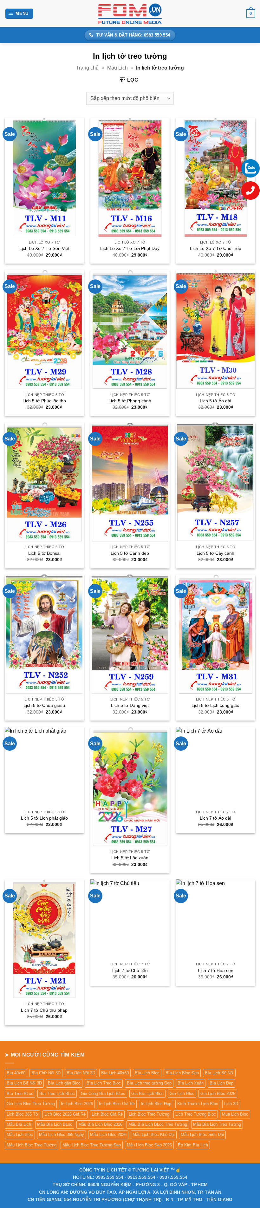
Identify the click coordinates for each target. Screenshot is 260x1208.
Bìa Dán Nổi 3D (81, 1072)
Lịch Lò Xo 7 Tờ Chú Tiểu (215, 248)
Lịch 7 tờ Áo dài (215, 818)
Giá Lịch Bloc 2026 (217, 1093)
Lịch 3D (231, 1103)
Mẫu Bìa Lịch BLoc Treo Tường (157, 1124)
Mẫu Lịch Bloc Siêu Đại (202, 1134)
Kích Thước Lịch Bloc (197, 1103)
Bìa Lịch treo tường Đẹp (149, 1083)
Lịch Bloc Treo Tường (149, 1114)
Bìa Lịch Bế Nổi (219, 1072)
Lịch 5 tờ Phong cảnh (129, 400)
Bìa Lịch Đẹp (221, 1083)
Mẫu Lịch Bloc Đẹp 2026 (149, 1145)
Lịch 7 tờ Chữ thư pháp (44, 1010)
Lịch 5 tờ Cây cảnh (215, 553)
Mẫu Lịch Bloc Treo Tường (31, 1145)
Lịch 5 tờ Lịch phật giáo (44, 818)
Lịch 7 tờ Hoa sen (215, 970)
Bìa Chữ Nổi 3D (46, 1072)
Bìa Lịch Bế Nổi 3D (24, 1083)
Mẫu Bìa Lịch (19, 1124)
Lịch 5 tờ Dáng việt (130, 705)
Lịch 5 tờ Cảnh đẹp (130, 553)
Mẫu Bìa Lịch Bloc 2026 (100, 1124)
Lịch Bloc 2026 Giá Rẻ (65, 1114)
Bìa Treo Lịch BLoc (57, 1093)
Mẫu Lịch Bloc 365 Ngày (61, 1134)
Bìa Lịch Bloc (147, 1072)
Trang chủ (87, 67)
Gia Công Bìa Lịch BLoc (103, 1093)
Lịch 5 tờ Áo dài (215, 400)
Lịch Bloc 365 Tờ (22, 1114)
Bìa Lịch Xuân (191, 1083)
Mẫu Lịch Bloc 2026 (108, 1134)
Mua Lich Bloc (235, 1114)
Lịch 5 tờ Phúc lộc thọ (44, 400)
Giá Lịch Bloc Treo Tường (31, 1103)
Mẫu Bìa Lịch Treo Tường (217, 1124)
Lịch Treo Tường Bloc (195, 1114)
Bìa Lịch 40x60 (115, 1072)
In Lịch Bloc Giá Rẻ (117, 1103)
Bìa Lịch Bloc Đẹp (182, 1072)
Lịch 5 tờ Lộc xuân (129, 857)
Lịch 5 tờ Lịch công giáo (215, 705)
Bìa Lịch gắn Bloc (64, 1083)
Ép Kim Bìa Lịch (193, 1145)
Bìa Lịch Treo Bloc (104, 1083)
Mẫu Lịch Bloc (20, 1134)
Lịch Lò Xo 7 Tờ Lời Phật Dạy (129, 248)
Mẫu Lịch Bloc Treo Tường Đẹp (91, 1145)
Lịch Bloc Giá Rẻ (107, 1114)
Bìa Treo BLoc (20, 1093)
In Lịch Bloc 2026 (77, 1103)
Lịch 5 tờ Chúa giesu (44, 705)
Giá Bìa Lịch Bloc (147, 1093)
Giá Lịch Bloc (182, 1093)
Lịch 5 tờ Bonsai (44, 553)
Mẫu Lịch (117, 67)
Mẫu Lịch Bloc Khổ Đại (154, 1134)
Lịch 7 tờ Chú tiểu (130, 970)
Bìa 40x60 (16, 1072)
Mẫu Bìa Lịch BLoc (54, 1124)
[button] (19, 14)
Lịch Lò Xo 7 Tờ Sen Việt (44, 248)
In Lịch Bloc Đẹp (156, 1103)
